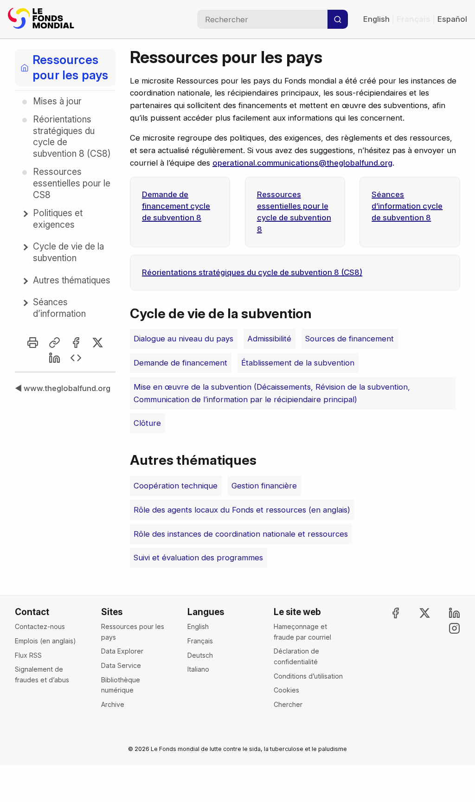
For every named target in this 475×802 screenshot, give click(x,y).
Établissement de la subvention (297, 362)
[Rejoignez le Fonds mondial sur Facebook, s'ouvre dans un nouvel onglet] (387, 613)
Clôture (147, 423)
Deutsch (200, 655)
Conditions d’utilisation (308, 676)
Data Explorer (122, 651)
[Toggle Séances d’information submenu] (24, 302)
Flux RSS (28, 655)
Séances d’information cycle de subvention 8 (407, 206)
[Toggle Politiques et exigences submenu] (24, 213)
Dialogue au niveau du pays (183, 338)
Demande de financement (180, 362)
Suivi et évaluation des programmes (198, 557)
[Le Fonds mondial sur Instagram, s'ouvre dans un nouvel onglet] (446, 628)
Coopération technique (176, 485)
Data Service (121, 665)
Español (452, 19)
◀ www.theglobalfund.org (62, 388)
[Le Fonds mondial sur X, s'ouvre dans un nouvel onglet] (417, 613)
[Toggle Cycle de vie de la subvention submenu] (24, 247)
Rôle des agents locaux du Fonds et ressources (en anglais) (242, 509)
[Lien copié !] (54, 342)
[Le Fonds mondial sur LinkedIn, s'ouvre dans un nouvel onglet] (446, 613)
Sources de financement (349, 338)
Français (200, 641)
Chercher (288, 704)
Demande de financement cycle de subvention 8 (176, 206)
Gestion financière (264, 485)
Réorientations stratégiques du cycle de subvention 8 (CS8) (252, 272)
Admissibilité (269, 338)
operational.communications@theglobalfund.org (302, 162)
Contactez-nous (40, 626)
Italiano (198, 669)
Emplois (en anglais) (45, 641)
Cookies (286, 690)
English (376, 19)
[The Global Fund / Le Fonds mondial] (42, 19)
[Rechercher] (337, 19)
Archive (112, 704)
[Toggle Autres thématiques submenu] (24, 281)
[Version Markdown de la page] (76, 358)
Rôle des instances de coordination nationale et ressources (241, 534)
